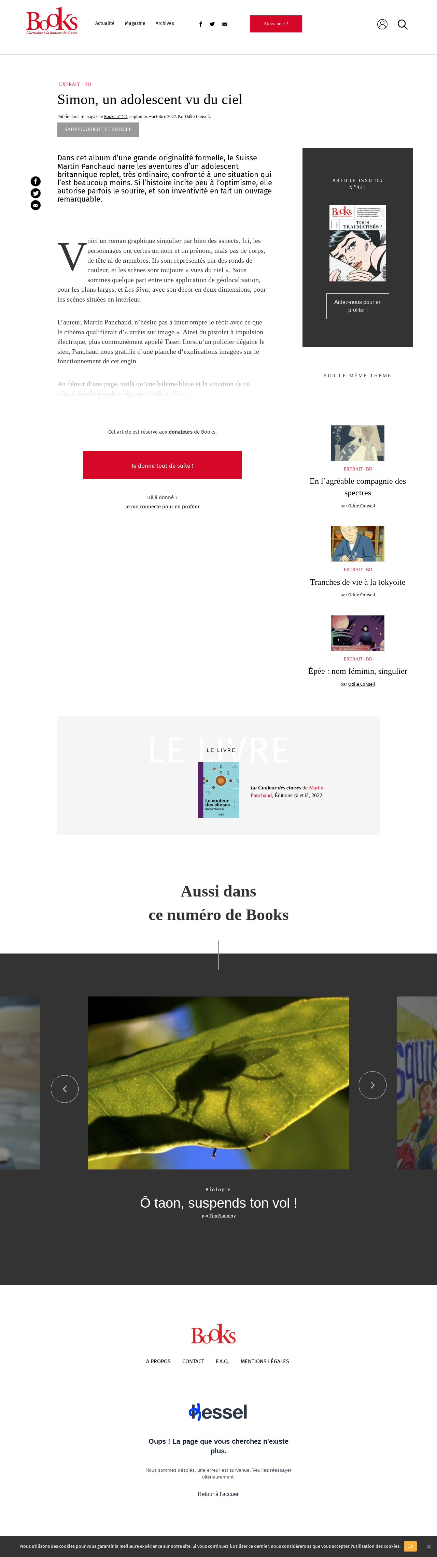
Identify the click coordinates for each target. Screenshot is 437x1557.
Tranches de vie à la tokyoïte (358, 582)
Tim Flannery (223, 1215)
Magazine (135, 23)
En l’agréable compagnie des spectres (358, 487)
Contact (193, 1361)
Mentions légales (265, 1361)
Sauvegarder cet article (98, 129)
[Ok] (428, 1546)
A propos (158, 1361)
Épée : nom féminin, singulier (357, 671)
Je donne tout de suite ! (162, 465)
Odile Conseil (361, 505)
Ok (410, 1546)
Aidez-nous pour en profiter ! (358, 306)
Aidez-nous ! (276, 23)
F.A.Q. (222, 1361)
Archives (165, 23)
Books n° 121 (115, 116)
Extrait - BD (75, 84)
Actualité (105, 23)
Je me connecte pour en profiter (162, 507)
